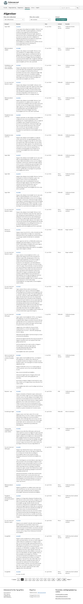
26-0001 (18, 98)
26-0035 (18, 229)
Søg (77, 7)
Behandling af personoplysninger (63, 598)
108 (64, 579)
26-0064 (18, 495)
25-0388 (18, 314)
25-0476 (18, 26)
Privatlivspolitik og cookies (62, 594)
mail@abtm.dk (7, 595)
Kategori (58, 17)
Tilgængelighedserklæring (61, 596)
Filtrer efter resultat (34, 17)
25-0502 (18, 65)
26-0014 (18, 485)
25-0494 (18, 391)
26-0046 (18, 135)
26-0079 (18, 174)
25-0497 (18, 536)
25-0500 (18, 571)
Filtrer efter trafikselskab (10, 17)
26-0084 (18, 192)
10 (53, 579)
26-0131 (18, 209)
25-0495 (18, 447)
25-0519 (18, 520)
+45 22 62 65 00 (42, 592)
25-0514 (18, 82)
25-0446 (18, 355)
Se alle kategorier (61, 19)
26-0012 (18, 252)
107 (59, 579)
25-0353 (18, 286)
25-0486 (18, 48)
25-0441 (18, 428)
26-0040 (18, 115)
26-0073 (18, 155)
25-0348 (18, 411)
